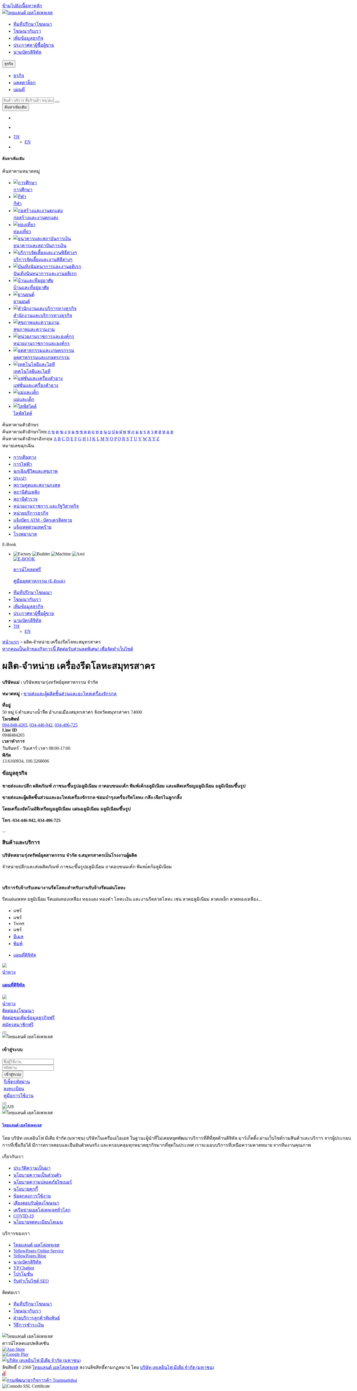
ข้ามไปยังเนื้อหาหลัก (22, 5)
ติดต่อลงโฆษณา (18, 1010)
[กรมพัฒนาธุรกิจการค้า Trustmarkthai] (39, 1380)
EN (28, 141)
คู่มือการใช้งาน (18, 1095)
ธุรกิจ (18, 75)
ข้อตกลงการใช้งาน (32, 1196)
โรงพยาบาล (25, 534)
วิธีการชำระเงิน (28, 1325)
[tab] (178, 984)
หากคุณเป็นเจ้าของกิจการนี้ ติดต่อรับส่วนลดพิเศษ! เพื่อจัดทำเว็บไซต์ (67, 649)
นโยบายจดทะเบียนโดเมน (38, 1222)
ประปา (19, 478)
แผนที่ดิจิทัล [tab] (24, 955)
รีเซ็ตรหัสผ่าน (17, 1081)
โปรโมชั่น (23, 1274)
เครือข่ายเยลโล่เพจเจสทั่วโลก (42, 1210)
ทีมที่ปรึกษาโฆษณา (32, 24)
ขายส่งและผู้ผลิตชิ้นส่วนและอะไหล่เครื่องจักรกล (70, 693)
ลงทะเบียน (14, 1088)
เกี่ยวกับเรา (12, 1156)
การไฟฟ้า (22, 464)
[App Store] (178, 1349)
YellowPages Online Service (38, 1250)
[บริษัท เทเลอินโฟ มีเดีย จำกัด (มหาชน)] (41, 1360)
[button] (17, 910)
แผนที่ (19, 89)
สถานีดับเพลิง (26, 492)
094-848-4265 (14, 725)
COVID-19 (23, 1215)
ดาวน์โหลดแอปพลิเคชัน (25, 1343)
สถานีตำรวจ (25, 499)
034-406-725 (66, 725)
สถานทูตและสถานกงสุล (36, 485)
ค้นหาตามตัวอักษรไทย (24, 431)
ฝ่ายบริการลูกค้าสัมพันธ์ (36, 1318)
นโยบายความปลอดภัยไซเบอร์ (42, 1182)
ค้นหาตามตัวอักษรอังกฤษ (27, 438)
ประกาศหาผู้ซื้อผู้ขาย (33, 45)
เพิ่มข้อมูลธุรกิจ (28, 38)
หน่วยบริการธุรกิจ (30, 513)
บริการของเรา (16, 1233)
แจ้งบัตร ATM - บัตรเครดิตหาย (42, 520)
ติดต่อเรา (11, 1292)
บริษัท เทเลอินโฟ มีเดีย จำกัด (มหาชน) (177, 1367)
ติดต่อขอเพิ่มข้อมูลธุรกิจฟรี (28, 1017)
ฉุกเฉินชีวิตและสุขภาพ (35, 471)
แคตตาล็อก (24, 82)
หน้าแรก (10, 642)
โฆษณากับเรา (27, 31)
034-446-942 (41, 725)
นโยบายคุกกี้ (25, 1189)
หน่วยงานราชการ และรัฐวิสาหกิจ (46, 506)
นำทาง (9, 972)
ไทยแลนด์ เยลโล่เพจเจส (22, 1125)
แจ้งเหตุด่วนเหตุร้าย (32, 527)
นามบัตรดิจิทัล (27, 52)
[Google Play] (178, 1354)
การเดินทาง (24, 457)
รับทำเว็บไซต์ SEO (31, 1281)
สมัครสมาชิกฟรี (17, 1024)
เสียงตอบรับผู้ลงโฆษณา (36, 1203)
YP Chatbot (23, 1267)
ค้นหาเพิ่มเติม (15, 107)
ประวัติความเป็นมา (31, 1168)
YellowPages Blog (29, 1255)
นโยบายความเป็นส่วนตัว (37, 1175)
